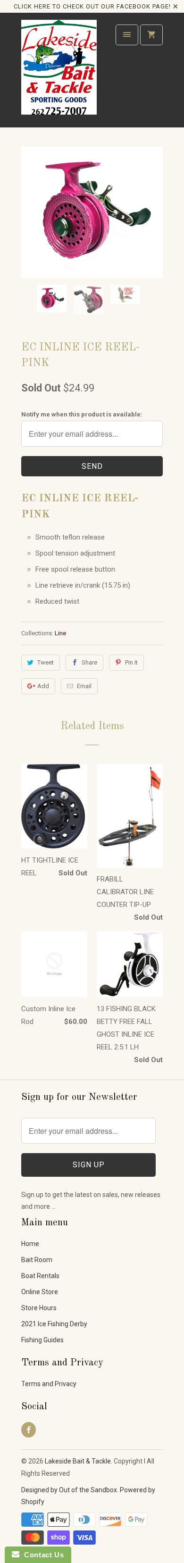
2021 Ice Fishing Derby (54, 1324)
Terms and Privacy (48, 1384)
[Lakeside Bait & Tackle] (59, 73)
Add (43, 686)
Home (30, 1243)
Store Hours (39, 1308)
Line (60, 633)
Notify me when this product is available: (81, 414)
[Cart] (151, 35)
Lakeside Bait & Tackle (78, 1461)
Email (84, 686)
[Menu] (127, 35)
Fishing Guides (42, 1340)
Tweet (45, 662)
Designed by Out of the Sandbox (69, 1490)
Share (89, 662)
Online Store (39, 1292)
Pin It (131, 662)
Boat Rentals (40, 1276)
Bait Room (36, 1260)
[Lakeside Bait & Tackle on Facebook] (28, 1430)
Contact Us (41, 1555)
